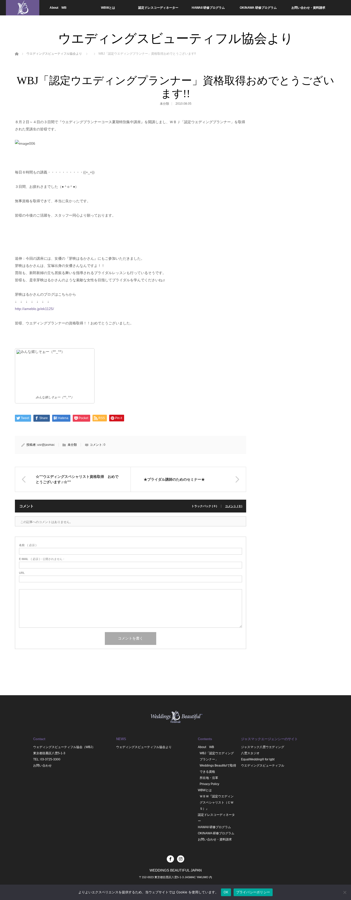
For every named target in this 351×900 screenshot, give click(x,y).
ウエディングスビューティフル (262, 765)
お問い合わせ (42, 765)
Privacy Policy (209, 784)
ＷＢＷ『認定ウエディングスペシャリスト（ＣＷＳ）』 (217, 802)
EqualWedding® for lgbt (257, 759)
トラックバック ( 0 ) (204, 506)
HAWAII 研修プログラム (208, 7)
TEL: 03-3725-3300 (46, 759)
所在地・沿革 (209, 778)
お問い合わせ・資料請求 (308, 7)
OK (226, 892)
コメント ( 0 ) (233, 506)
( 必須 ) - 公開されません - (41, 559)
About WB (58, 7)
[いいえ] (344, 892)
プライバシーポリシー (253, 892)
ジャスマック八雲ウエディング (262, 747)
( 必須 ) (27, 545)
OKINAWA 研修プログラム (258, 7)
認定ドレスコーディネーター (158, 7)
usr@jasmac (46, 445)
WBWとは (108, 7)
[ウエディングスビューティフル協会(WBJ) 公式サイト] (22, 7)
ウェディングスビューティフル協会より (144, 747)
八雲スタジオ (250, 753)
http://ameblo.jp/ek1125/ (34, 309)
